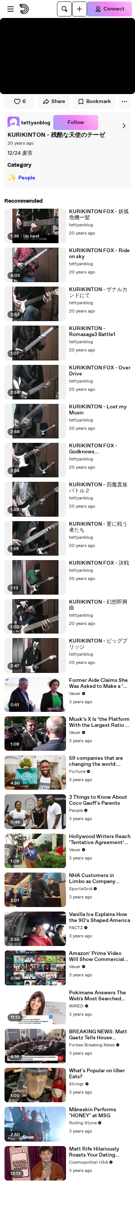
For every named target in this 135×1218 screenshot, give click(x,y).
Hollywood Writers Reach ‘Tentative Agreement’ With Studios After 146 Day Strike (99, 840)
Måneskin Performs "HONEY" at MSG (92, 1113)
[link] (29, 123)
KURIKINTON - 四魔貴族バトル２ (98, 488)
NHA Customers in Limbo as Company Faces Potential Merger (97, 879)
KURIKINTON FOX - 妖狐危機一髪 (99, 215)
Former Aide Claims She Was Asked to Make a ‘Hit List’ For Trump (99, 683)
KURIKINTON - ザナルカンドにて (98, 293)
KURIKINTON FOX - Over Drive (99, 371)
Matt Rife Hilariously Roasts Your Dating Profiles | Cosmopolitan (97, 1152)
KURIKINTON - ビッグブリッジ (98, 644)
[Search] (64, 8)
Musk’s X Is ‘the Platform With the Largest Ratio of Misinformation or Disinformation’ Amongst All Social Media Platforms (99, 722)
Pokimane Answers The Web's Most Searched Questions (97, 996)
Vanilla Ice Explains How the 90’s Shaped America (99, 918)
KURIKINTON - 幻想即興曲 (98, 605)
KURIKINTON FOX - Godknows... (93, 449)
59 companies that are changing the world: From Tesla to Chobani (96, 761)
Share (58, 101)
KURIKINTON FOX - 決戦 (99, 563)
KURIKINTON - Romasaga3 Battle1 (92, 332)
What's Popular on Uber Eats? (97, 1074)
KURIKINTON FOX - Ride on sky (99, 254)
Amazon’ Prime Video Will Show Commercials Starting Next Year (98, 956)
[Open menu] (10, 8)
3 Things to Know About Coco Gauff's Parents (98, 800)
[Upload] (79, 8)
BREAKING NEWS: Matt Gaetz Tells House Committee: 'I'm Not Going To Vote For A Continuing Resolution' (98, 1035)
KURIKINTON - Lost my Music (98, 410)
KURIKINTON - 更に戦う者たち (98, 527)
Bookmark (98, 101)
